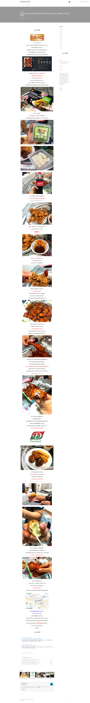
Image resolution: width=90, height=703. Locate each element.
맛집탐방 (25, 657)
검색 (67, 2)
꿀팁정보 (61, 30)
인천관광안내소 (61, 80)
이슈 (60, 44)
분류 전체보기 (61, 26)
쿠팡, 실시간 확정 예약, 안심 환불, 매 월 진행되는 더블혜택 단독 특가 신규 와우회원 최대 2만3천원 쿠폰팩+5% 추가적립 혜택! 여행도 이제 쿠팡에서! (37, 641)
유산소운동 (61, 74)
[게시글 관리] (25, 653)
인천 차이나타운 (64, 83)
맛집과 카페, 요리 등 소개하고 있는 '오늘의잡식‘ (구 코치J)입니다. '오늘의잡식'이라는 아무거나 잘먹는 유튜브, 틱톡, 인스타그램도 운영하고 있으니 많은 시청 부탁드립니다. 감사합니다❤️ (35, 687)
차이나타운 (61, 79)
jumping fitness (62, 84)
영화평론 (61, 48)
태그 (23, 5)
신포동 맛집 (61, 73)
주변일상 (61, 29)
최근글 (60, 66)
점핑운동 (61, 40)
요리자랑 (61, 35)
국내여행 (61, 36)
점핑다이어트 (64, 73)
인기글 (63, 66)
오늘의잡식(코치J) (25, 1)
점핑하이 (64, 74)
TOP (69, 700)
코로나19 (66, 78)
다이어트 (61, 78)
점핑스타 (64, 79)
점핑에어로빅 (66, 79)
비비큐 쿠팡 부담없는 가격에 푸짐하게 (29, 645)
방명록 (28, 5)
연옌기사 (61, 47)
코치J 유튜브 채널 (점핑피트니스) (63, 63)
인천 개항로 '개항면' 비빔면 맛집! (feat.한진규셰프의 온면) (30, 662)
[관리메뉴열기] (88, 1)
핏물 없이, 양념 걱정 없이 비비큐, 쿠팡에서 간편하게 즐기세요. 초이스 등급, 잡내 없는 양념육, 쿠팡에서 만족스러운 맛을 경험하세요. (37, 647)
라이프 (23, 657)
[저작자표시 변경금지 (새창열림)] (31, 652)
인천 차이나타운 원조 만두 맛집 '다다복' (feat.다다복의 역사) (31, 661)
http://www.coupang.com (25, 637)
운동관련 (61, 43)
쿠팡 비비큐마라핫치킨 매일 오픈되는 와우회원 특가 (31, 638)
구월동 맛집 (66, 74)
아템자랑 (61, 34)
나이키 (68, 80)
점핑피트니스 (65, 80)
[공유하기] (23, 653)
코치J (60, 39)
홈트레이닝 (63, 78)
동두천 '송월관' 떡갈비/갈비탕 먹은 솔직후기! (28, 660)
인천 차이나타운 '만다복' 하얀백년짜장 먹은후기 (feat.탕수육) (31, 659)
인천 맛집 (61, 83)
